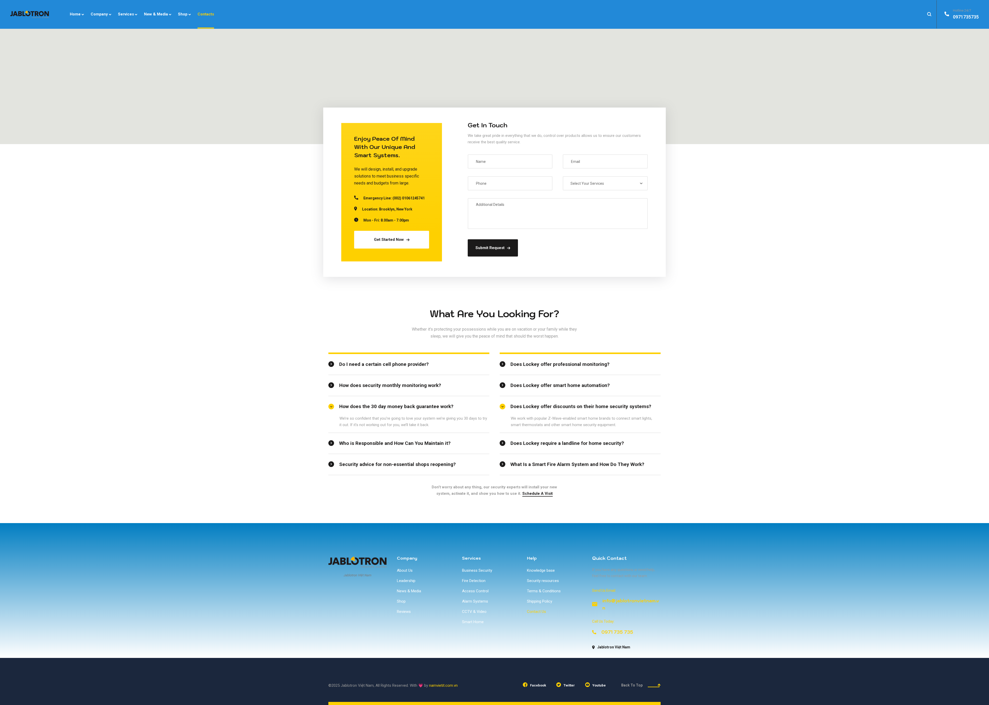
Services (471, 558)
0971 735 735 (617, 632)
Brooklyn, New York (395, 209)
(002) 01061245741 (409, 198)
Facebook (538, 685)
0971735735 (966, 17)
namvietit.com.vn (443, 685)
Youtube (599, 685)
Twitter (569, 685)
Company (407, 558)
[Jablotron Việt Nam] (29, 14)
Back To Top (632, 685)
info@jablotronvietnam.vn (630, 604)
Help (532, 558)
